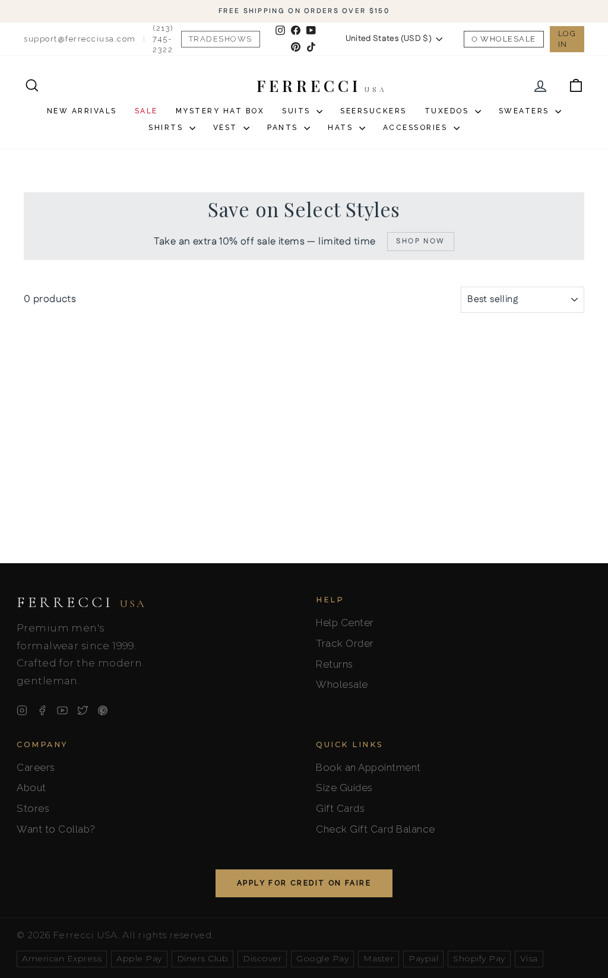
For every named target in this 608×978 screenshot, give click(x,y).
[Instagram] (22, 710)
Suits (298, 111)
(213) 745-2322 (163, 39)
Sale (146, 111)
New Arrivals (82, 111)
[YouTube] (62, 710)
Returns (334, 664)
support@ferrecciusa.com (80, 38)
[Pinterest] (102, 710)
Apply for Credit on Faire (304, 883)
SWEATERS (526, 111)
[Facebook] (42, 710)
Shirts (167, 127)
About (31, 787)
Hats (342, 127)
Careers (36, 767)
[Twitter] (82, 710)
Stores (33, 808)
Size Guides (344, 787)
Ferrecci (81, 602)
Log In (567, 39)
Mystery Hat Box (220, 111)
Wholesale (508, 38)
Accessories (417, 127)
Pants (284, 127)
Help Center (345, 622)
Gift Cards (340, 808)
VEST (227, 127)
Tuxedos (448, 111)
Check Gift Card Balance (375, 829)
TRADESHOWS (220, 38)
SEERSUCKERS (373, 111)
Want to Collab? (56, 829)
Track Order (345, 643)
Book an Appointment (368, 767)
